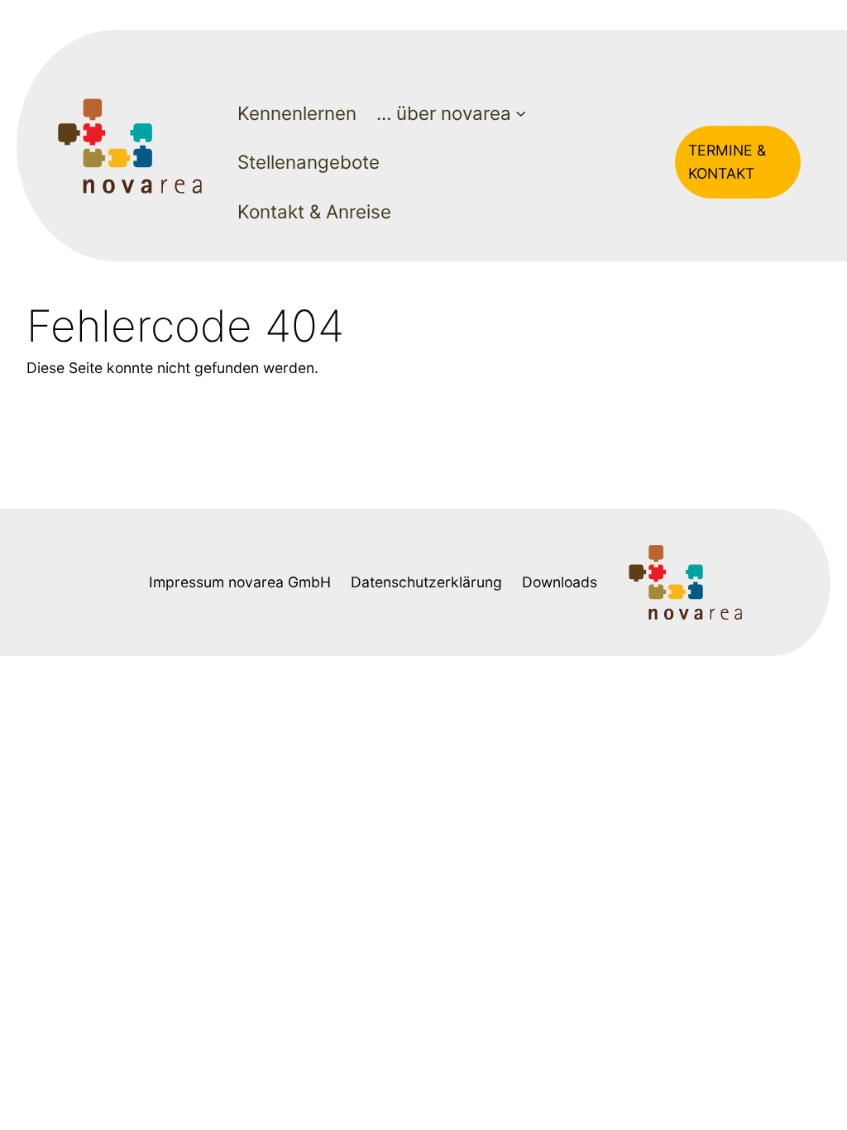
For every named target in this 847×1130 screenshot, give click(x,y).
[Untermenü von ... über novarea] (520, 113)
